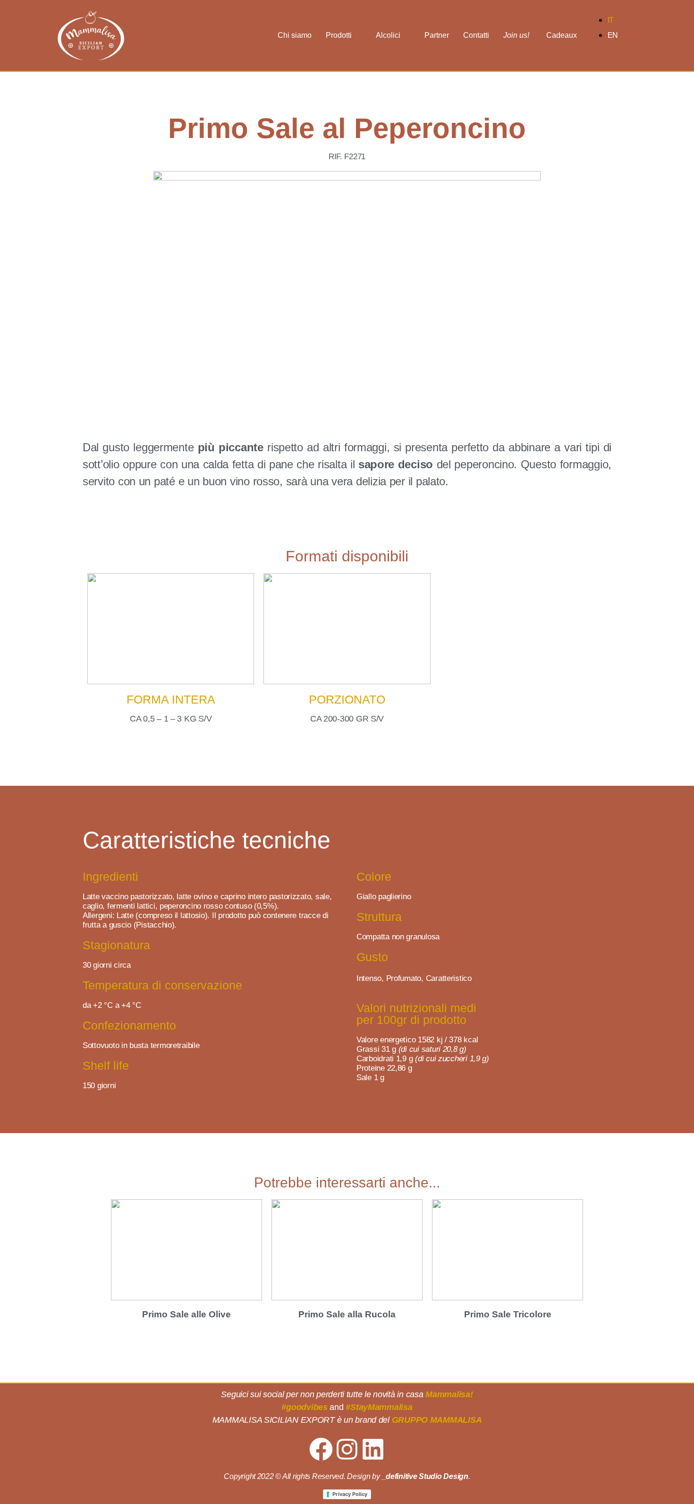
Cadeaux (561, 35)
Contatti (476, 35)
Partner (436, 35)
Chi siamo (295, 35)
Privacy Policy (349, 1494)
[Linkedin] (373, 1449)
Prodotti (339, 35)
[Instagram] (347, 1449)
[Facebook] (321, 1449)
